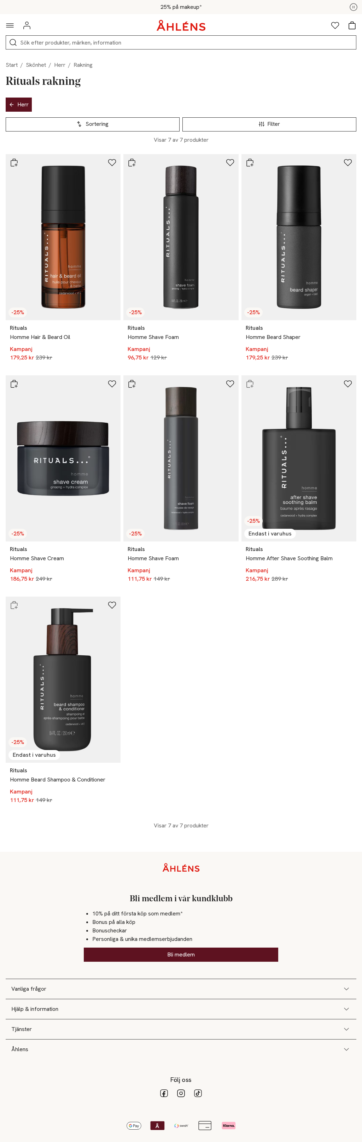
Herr (59, 65)
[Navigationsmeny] (10, 25)
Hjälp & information (34, 1009)
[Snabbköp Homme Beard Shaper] (249, 162)
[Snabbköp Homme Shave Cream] (14, 383)
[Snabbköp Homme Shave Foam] (131, 162)
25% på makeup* (181, 7)
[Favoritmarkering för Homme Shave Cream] (112, 383)
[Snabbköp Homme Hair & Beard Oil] (14, 162)
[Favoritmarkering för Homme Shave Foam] (230, 162)
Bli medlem (181, 954)
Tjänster (21, 1029)
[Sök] (13, 42)
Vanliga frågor (28, 988)
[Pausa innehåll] (353, 7)
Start (12, 65)
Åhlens (19, 1049)
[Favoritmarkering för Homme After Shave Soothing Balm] (347, 383)
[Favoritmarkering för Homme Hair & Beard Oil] (112, 162)
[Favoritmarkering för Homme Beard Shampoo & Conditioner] (112, 605)
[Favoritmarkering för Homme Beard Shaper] (347, 162)
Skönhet (36, 65)
